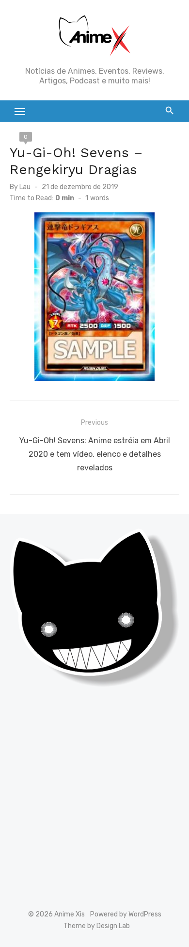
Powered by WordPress (125, 914)
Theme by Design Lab (96, 926)
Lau (25, 187)
